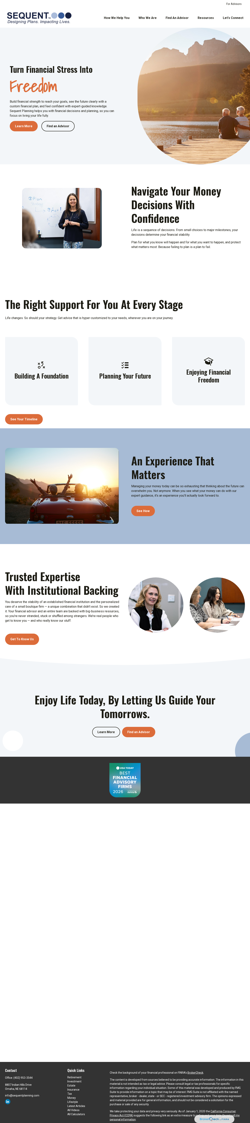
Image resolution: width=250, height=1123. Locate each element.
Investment (74, 1081)
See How (143, 511)
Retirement (74, 1077)
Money (71, 1097)
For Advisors (234, 3)
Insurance (73, 1089)
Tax (69, 1093)
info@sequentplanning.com (22, 1095)
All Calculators (76, 1114)
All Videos (73, 1110)
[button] (116, 17)
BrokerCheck (195, 1072)
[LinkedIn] (7, 1101)
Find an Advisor (138, 732)
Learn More (106, 732)
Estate (71, 1085)
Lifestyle (72, 1101)
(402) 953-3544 (23, 1077)
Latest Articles (76, 1106)
